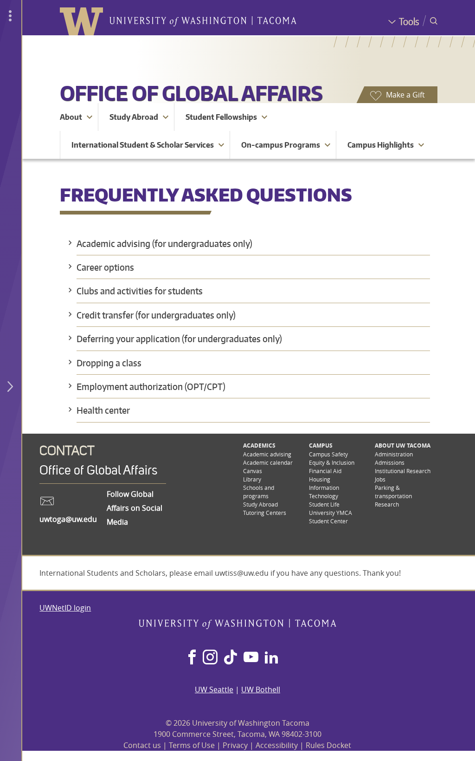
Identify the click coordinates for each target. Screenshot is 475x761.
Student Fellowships (221, 117)
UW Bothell (260, 689)
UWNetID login (65, 608)
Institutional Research (402, 471)
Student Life (324, 504)
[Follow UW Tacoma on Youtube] (251, 658)
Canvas (252, 471)
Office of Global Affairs (191, 92)
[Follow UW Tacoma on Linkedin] (271, 658)
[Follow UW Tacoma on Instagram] (210, 658)
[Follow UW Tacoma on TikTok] (230, 658)
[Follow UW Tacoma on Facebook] (192, 658)
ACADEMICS (259, 445)
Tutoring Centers (264, 512)
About (71, 117)
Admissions (389, 462)
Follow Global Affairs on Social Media (134, 508)
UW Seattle (214, 689)
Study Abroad (133, 117)
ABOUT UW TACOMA (402, 445)
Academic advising (267, 454)
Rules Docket (328, 745)
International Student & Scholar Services (142, 145)
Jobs (380, 479)
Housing (319, 479)
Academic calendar (268, 462)
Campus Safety (328, 454)
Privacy (235, 745)
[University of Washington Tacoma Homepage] (238, 626)
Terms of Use (192, 745)
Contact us (142, 745)
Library (252, 479)
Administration (394, 454)
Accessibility (277, 745)
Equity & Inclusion (331, 462)
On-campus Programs (280, 145)
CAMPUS (321, 445)
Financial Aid (325, 471)
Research (387, 504)
